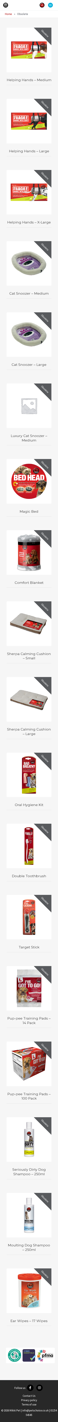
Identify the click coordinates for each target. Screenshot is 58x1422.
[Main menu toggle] (50, 5)
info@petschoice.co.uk (35, 1410)
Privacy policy (29, 1400)
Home (8, 14)
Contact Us (29, 1396)
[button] (42, 5)
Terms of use (29, 1404)
